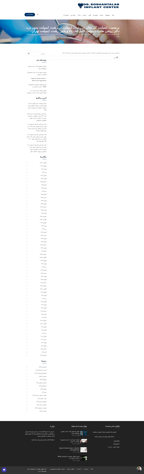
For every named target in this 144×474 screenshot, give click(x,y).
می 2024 (44, 229)
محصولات (107, 15)
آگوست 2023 (43, 257)
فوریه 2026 (43, 179)
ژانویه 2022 (43, 308)
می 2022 (44, 298)
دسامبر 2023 (43, 245)
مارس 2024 (43, 235)
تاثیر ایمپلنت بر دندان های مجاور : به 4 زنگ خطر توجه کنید (36, 139)
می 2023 (44, 267)
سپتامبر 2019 (43, 355)
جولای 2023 (43, 261)
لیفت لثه (44, 411)
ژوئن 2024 (43, 226)
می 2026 (44, 172)
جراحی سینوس (42, 383)
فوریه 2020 (43, 343)
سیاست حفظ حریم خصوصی (57, 469)
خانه (113, 15)
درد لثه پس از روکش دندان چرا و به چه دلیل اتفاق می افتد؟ (36, 128)
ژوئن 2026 (43, 169)
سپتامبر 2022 (43, 286)
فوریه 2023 (43, 276)
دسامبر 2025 (43, 182)
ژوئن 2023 (43, 264)
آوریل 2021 (43, 327)
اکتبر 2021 (44, 317)
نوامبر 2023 (43, 248)
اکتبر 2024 (43, 213)
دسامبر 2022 (43, 283)
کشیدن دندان (42, 405)
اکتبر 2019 (44, 352)
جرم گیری (44, 386)
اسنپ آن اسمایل (42, 370)
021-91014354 (29, 15)
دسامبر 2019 (43, 349)
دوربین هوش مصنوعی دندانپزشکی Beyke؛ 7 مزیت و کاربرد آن (69, 457)
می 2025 (44, 191)
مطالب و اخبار (70, 469)
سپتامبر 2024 (43, 216)
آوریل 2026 (43, 175)
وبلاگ (79, 15)
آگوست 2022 (43, 289)
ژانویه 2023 (43, 280)
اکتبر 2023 (43, 251)
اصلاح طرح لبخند (42, 373)
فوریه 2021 (43, 330)
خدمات (101, 15)
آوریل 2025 (43, 194)
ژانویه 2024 (43, 242)
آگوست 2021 (43, 324)
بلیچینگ (44, 380)
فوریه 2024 (43, 239)
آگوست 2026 (43, 163)
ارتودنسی (44, 367)
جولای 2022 (43, 292)
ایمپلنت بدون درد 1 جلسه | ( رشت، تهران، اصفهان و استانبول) (37, 118)
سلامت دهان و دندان (40, 395)
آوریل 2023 (43, 270)
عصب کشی (43, 399)
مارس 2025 (43, 198)
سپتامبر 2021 (43, 321)
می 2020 (44, 333)
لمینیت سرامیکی (42, 408)
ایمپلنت (44, 376)
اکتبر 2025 (43, 185)
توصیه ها (95, 15)
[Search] (117, 57)
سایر (45, 392)
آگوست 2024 (43, 220)
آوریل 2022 (43, 302)
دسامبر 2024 (43, 207)
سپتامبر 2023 (43, 254)
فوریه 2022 (43, 305)
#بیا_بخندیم (46, 440)
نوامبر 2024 (43, 210)
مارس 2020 (43, 339)
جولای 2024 (43, 223)
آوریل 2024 (43, 232)
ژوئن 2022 (43, 295)
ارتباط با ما (66, 15)
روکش (44, 389)
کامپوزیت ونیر (42, 402)
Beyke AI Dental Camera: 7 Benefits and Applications (69, 449)
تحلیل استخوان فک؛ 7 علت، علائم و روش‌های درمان (70, 432)
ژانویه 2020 (43, 346)
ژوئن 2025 (43, 188)
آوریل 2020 (43, 336)
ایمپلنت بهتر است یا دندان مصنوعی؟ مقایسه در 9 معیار (70, 441)
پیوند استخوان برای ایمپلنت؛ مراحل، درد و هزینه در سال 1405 (37, 108)
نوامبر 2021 (43, 314)
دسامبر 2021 (43, 311)
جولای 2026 (43, 166)
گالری (90, 15)
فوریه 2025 (43, 201)
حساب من (72, 15)
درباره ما (84, 15)
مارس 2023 (43, 273)
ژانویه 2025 (43, 204)
